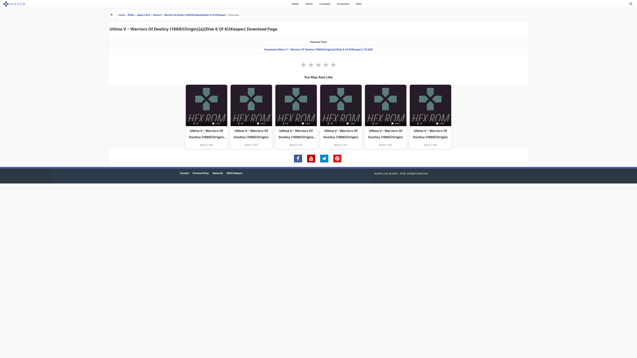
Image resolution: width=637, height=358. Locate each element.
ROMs (131, 15)
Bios (358, 3)
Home (295, 3)
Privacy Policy (201, 173)
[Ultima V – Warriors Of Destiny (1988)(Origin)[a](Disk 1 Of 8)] (341, 117)
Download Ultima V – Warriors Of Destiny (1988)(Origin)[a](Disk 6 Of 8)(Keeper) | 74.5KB (318, 49)
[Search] (631, 4)
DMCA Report (234, 173)
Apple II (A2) (143, 15)
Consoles (324, 3)
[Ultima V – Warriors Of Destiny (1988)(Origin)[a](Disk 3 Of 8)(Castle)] (430, 117)
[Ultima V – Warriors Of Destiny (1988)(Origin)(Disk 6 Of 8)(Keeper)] (206, 117)
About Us (217, 173)
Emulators (343, 3)
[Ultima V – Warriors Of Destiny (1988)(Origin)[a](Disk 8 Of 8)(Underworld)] (251, 117)
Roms (309, 3)
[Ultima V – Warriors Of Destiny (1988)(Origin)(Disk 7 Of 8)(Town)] (296, 117)
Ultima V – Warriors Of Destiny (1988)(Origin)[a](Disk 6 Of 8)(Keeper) (189, 15)
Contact (184, 173)
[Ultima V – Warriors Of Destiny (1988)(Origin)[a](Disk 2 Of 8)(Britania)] (385, 117)
